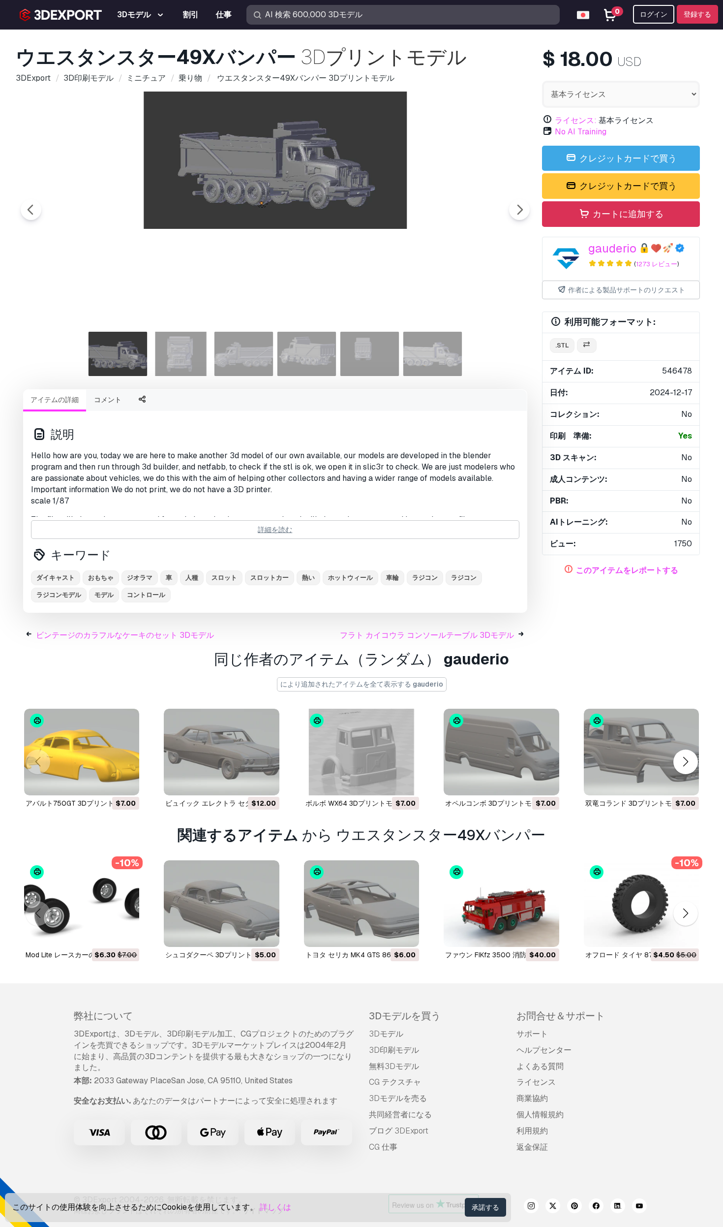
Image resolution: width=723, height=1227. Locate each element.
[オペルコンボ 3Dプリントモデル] (501, 752)
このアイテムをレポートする (627, 570)
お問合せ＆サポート (560, 1015)
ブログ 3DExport (398, 1131)
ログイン (653, 14)
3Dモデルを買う (405, 1015)
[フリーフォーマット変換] (586, 346)
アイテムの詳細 (54, 399)
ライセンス (536, 1082)
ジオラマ (139, 577)
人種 (191, 577)
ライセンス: (576, 120)
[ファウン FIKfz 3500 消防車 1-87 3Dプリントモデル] (501, 903)
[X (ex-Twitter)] (553, 1207)
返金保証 (532, 1147)
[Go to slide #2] (181, 354)
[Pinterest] (574, 1207)
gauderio (612, 248)
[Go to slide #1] (118, 354)
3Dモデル (386, 1034)
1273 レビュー (656, 264)
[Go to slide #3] (243, 354)
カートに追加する (627, 214)
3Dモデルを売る (398, 1098)
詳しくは (275, 1207)
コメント (107, 399)
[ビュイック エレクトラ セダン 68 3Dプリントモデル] (221, 752)
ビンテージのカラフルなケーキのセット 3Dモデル (125, 635)
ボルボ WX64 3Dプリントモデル (355, 803)
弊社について (103, 1015)
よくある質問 (540, 1066)
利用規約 (532, 1131)
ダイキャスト (55, 577)
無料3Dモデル (394, 1066)
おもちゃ (101, 577)
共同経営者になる (400, 1114)
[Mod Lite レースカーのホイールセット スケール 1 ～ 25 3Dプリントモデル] (81, 903)
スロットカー (269, 577)
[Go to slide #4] (306, 354)
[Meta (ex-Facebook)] (596, 1207)
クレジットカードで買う (627, 158)
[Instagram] (531, 1207)
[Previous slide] (31, 209)
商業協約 (532, 1098)
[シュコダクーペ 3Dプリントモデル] (221, 903)
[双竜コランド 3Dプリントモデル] (641, 752)
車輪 (392, 577)
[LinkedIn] (618, 1207)
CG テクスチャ (395, 1082)
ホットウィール (350, 577)
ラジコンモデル (58, 595)
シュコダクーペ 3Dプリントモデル (218, 954)
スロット (224, 577)
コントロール (146, 595)
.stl (562, 345)
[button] (685, 762)
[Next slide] (519, 209)
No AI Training (580, 131)
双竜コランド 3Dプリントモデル (635, 803)
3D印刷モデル (394, 1050)
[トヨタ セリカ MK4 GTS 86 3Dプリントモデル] (361, 903)
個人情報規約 (540, 1114)
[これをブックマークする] (125, 781)
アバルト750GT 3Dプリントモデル (80, 803)
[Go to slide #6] (432, 354)
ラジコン (464, 577)
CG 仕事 (383, 1147)
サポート (532, 1034)
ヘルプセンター (544, 1050)
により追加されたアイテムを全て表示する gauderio (361, 684)
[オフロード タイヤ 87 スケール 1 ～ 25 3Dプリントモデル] (641, 903)
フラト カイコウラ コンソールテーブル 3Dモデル (427, 635)
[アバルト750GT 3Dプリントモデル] (81, 752)
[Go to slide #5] (369, 354)
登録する (697, 14)
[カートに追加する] (105, 781)
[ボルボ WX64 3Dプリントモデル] (361, 752)
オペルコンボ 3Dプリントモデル (495, 803)
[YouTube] (639, 1207)
